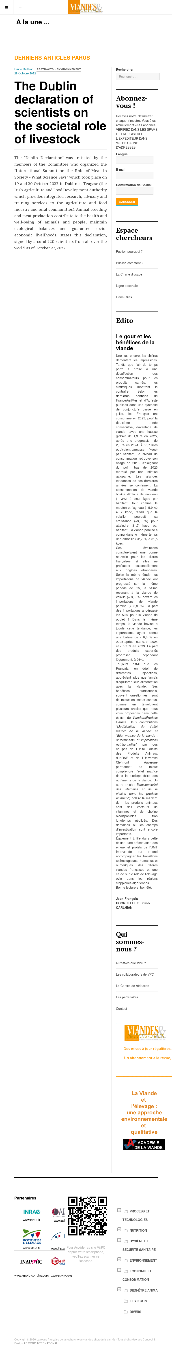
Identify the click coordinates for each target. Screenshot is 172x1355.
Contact (121, 1008)
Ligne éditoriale (127, 285)
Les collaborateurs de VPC (135, 974)
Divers (135, 1311)
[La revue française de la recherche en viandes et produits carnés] (86, 7)
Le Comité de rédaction (132, 985)
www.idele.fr (31, 1248)
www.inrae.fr (31, 1219)
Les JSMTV (138, 1301)
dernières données (132, 395)
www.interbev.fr (61, 1276)
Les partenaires (127, 997)
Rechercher (124, 69)
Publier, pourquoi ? (129, 251)
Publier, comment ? (129, 263)
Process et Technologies (136, 1215)
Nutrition (138, 1230)
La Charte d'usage (129, 274)
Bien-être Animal (145, 1290)
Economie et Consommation (137, 1275)
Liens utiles (124, 297)
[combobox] (138, 76)
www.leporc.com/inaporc (31, 1275)
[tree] (137, 1261)
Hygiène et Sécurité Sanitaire (139, 1245)
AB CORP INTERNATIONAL (41, 1343)
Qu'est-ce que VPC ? (131, 963)
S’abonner (127, 202)
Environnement (143, 1260)
